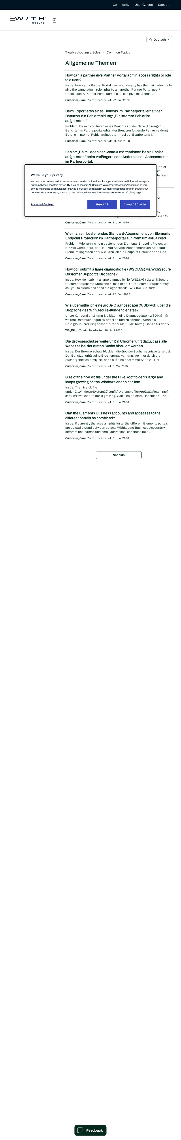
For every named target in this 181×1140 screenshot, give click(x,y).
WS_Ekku (71, 330)
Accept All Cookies (135, 204)
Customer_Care (75, 100)
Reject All (102, 204)
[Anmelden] (54, 20)
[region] (90, 190)
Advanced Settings (42, 204)
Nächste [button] (119, 455)
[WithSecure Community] (30, 20)
